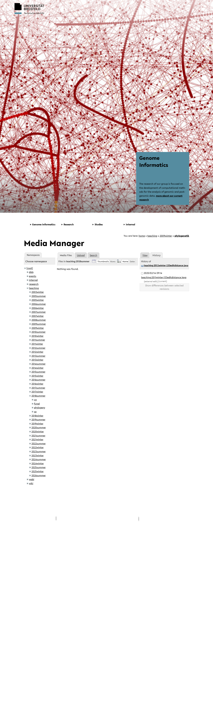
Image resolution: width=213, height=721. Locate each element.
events (32, 276)
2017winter (37, 391)
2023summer (38, 451)
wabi (31, 479)
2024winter (37, 463)
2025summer (38, 467)
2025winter (37, 471)
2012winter (37, 351)
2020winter (37, 431)
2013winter (37, 359)
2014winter (37, 368)
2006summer (38, 304)
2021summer (38, 435)
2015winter (37, 375)
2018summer (38, 395)
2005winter (37, 300)
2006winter (37, 308)
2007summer (38, 312)
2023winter (37, 455)
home (142, 235)
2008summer (38, 320)
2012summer (38, 348)
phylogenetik (181, 235)
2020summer (38, 427)
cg (35, 399)
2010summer (38, 332)
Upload (81, 255)
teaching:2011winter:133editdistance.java (166, 265)
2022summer (38, 443)
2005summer (38, 296)
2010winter (37, 336)
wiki (31, 483)
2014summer (38, 363)
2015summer (38, 371)
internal (33, 280)
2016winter (37, 383)
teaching (152, 235)
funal (37, 403)
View (145, 255)
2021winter (37, 439)
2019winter (37, 423)
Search (93, 255)
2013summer (38, 356)
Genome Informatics (153, 161)
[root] (30, 268)
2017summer (38, 387)
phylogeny (39, 407)
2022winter (37, 447)
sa (35, 411)
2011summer (38, 340)
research (34, 284)
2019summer (38, 419)
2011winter (37, 344)
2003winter (37, 292)
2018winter (37, 415)
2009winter (166, 235)
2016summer (38, 379)
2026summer (38, 475)
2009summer (38, 324)
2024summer (38, 459)
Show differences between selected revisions (164, 287)
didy (31, 272)
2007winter (37, 316)
